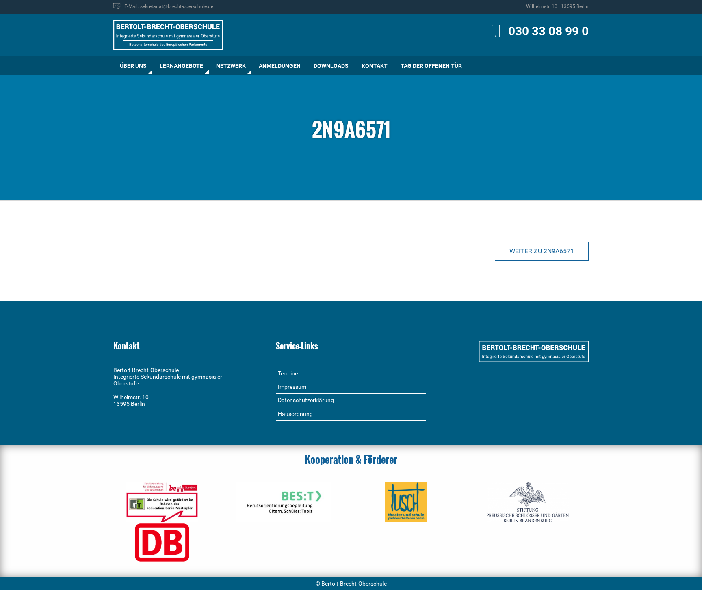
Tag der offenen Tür (431, 65)
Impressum (292, 386)
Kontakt (375, 65)
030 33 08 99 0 (548, 31)
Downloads (331, 65)
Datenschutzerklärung (306, 400)
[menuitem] (133, 65)
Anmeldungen (280, 65)
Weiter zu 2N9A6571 (541, 251)
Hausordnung (295, 414)
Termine (288, 373)
